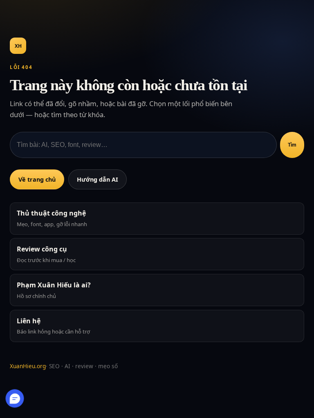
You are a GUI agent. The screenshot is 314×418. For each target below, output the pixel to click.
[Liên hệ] (15, 398)
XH (18, 45)
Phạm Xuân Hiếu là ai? (54, 290)
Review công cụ (46, 254)
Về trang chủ (37, 179)
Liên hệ (53, 326)
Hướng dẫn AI (97, 179)
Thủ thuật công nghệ (52, 218)
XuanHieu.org (28, 366)
